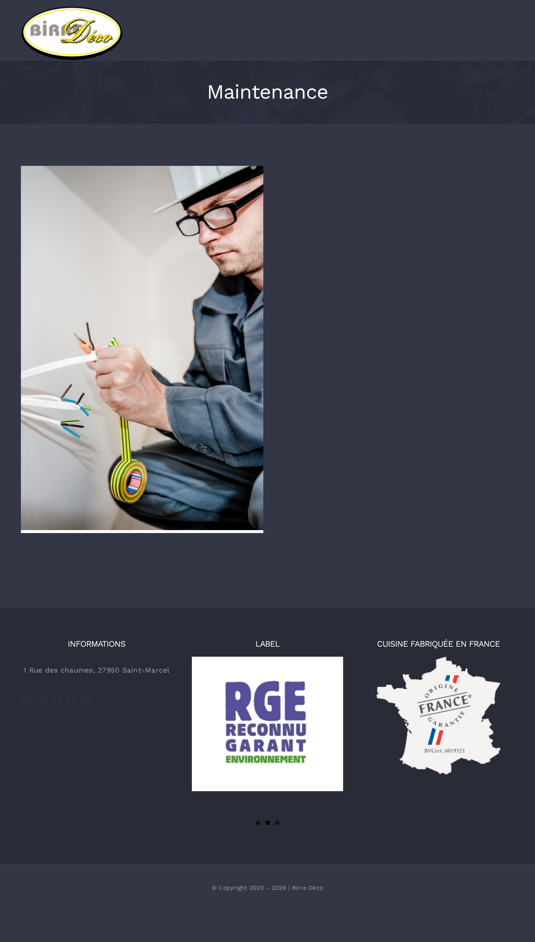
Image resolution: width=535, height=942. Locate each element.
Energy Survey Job (142, 342)
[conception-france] (438, 660)
